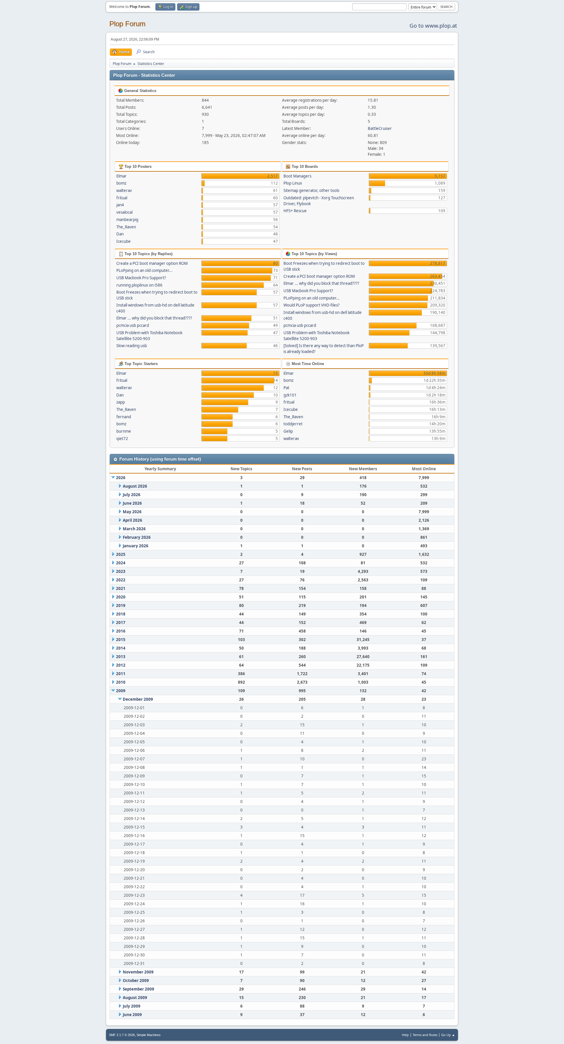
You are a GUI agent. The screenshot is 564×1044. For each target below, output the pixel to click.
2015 (120, 639)
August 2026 (135, 486)
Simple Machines (149, 1035)
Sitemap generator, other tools (311, 190)
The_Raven (126, 227)
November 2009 (138, 972)
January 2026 (135, 545)
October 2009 (136, 980)
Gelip (288, 431)
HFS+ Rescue (295, 210)
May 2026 (132, 511)
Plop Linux (292, 183)
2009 (120, 690)
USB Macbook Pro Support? (141, 277)
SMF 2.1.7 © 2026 (122, 1035)
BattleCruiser (380, 128)
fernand (123, 416)
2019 (120, 605)
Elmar (121, 176)
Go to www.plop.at (433, 25)
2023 (120, 571)
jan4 (120, 205)
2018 (120, 614)
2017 (120, 622)
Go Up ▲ (448, 1035)
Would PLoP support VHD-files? (311, 305)
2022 (120, 580)
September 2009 (138, 989)
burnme (123, 431)
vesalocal (124, 212)
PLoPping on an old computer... (144, 270)
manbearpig (127, 219)
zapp (120, 402)
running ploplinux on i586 (139, 285)
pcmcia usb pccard (132, 325)
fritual (121, 197)
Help (405, 1035)
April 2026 (132, 520)
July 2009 (131, 1006)
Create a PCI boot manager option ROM (152, 263)
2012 (120, 665)
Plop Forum (127, 24)
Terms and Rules (425, 1035)
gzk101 (290, 395)
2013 (120, 656)
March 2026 (134, 528)
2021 (120, 588)
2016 (120, 631)
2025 (120, 554)
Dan (120, 234)
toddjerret (293, 423)
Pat (286, 387)
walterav (124, 190)
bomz (121, 183)
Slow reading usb (131, 345)
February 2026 (137, 537)
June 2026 (132, 503)
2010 (120, 682)
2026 (120, 477)
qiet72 (122, 438)
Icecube (123, 241)
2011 (120, 673)
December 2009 (138, 699)
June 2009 (132, 1014)
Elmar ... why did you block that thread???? (154, 318)
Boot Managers (297, 176)
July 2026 (131, 494)
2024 (120, 563)
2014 (120, 648)
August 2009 (135, 997)
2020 (120, 597)
